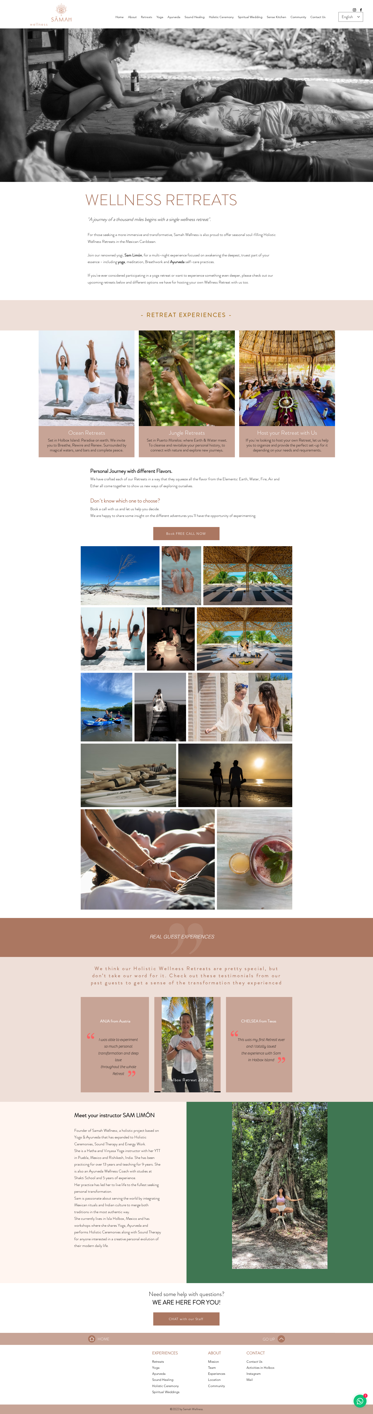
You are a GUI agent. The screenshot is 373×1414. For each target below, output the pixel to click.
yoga (121, 262)
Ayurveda (177, 262)
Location (214, 1380)
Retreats (158, 1362)
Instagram (254, 1374)
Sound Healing (162, 1380)
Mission (213, 1362)
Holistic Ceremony (165, 1386)
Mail (250, 1380)
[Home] (91, 1339)
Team (212, 1368)
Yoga (156, 1368)
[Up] (281, 1339)
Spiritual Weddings (165, 1392)
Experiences (216, 1374)
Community (216, 1386)
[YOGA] (87, 391)
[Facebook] (361, 10)
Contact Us (254, 1362)
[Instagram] (354, 10)
